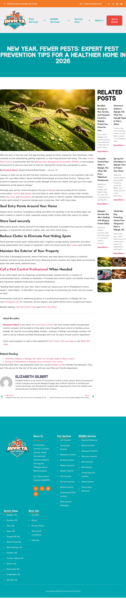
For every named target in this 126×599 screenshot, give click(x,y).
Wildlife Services (55, 20)
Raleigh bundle (58, 364)
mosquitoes (25, 197)
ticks (12, 197)
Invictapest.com (11, 302)
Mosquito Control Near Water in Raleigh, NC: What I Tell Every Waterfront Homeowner (103, 169)
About (98, 20)
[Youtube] (121, 4)
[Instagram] (113, 4)
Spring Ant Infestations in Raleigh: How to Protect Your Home (33, 361)
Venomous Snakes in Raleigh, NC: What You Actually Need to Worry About (39, 358)
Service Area (79, 20)
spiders (28, 193)
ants (7, 197)
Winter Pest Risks (48, 307)
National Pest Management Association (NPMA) (56, 161)
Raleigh (52, 190)
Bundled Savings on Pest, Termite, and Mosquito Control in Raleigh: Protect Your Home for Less (103, 118)
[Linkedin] (117, 4)
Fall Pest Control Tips (26, 307)
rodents (16, 193)
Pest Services (33, 20)
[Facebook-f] (109, 4)
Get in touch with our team (60, 341)
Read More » (103, 151)
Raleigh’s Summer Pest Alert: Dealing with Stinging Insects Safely (103, 217)
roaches (74, 245)
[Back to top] (112, 593)
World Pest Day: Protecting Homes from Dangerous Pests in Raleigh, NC (119, 220)
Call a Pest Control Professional (24, 269)
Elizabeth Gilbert (10, 170)
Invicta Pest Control (43, 324)
